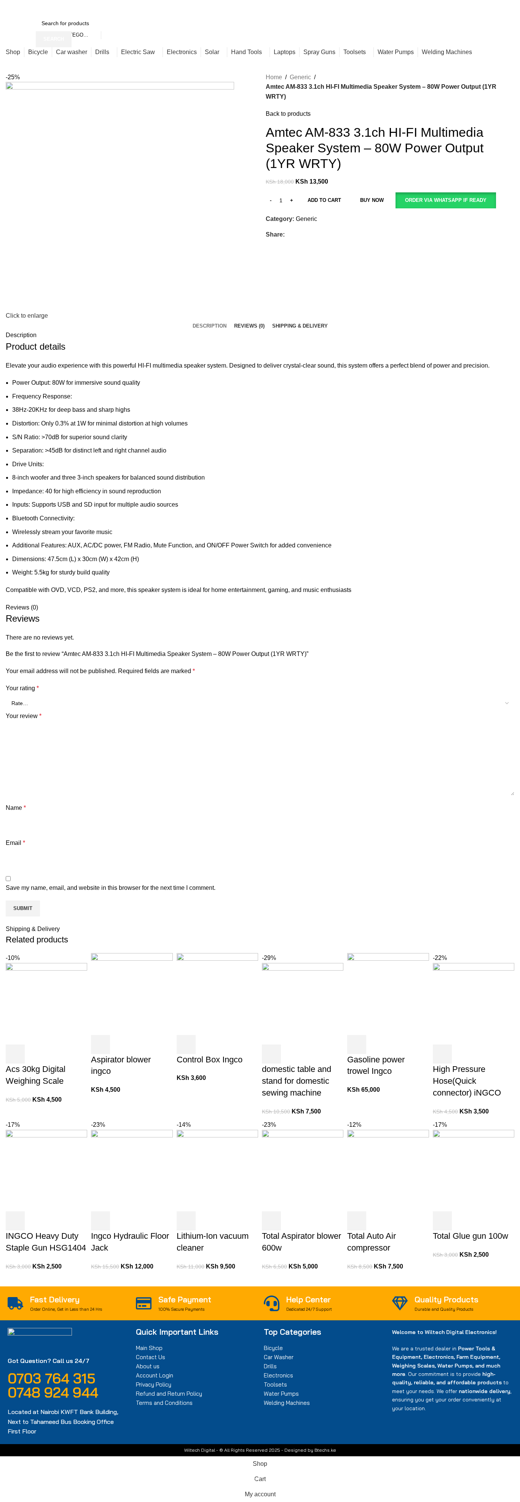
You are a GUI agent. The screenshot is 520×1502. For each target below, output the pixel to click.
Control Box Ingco (209, 1059)
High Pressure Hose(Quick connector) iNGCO (467, 1080)
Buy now (372, 200)
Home (274, 77)
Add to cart (324, 200)
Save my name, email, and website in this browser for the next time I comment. (110, 888)
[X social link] (390, 8)
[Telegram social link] (416, 8)
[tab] (210, 326)
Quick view (35, 1054)
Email (15, 843)
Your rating (22, 688)
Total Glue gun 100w (470, 1236)
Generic (300, 77)
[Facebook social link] (381, 8)
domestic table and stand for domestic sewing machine (296, 1080)
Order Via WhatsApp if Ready (446, 200)
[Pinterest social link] (398, 8)
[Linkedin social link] (407, 8)
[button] (445, 200)
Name (16, 808)
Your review (23, 716)
